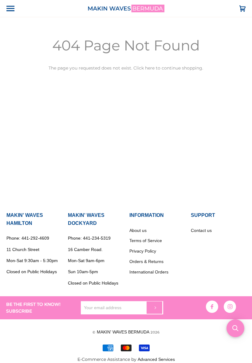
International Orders (148, 271)
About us (138, 230)
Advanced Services (156, 359)
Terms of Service (145, 240)
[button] (235, 328)
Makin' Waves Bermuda (123, 331)
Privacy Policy (142, 251)
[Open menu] (15, 8)
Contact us (201, 230)
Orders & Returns (146, 261)
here (150, 68)
